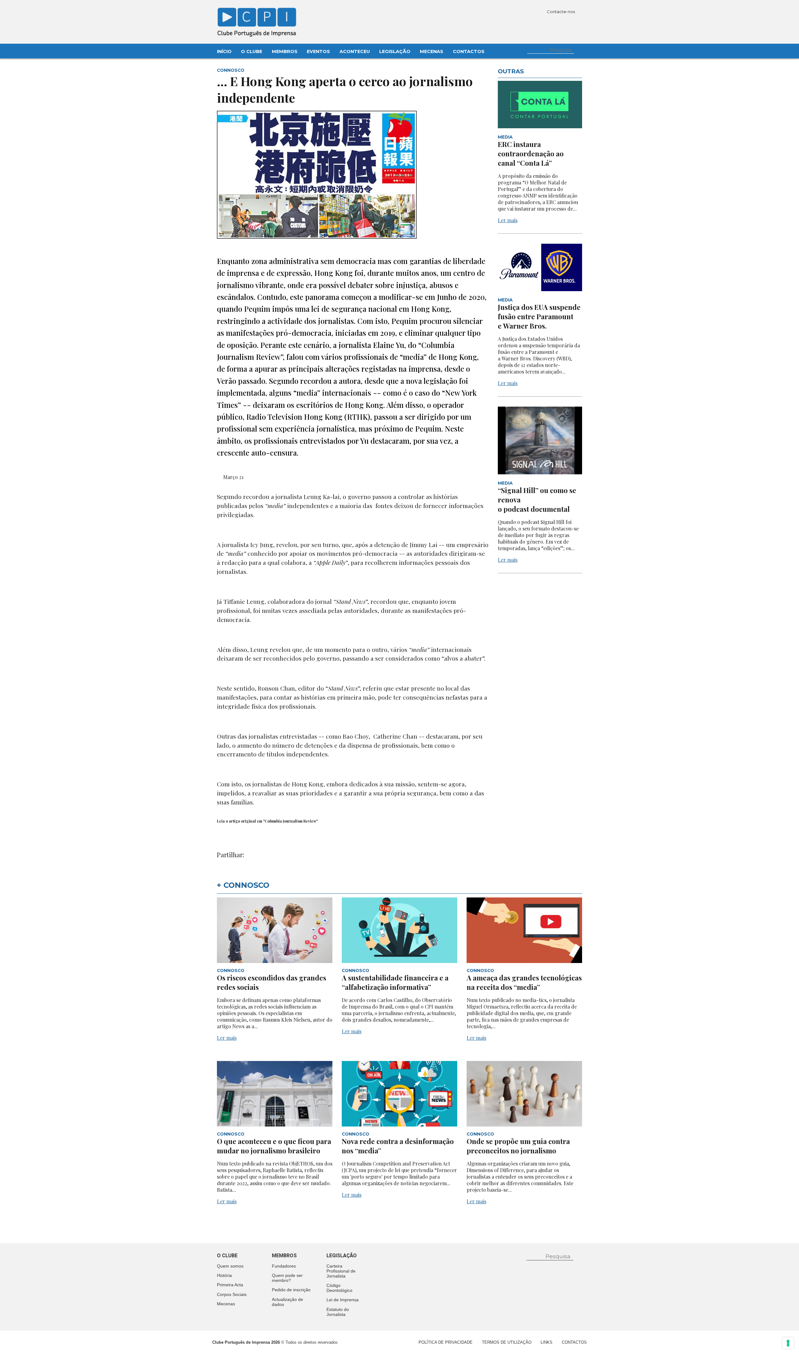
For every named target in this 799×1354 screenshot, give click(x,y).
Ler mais (507, 220)
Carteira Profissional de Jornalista (340, 1271)
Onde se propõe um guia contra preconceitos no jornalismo (518, 1145)
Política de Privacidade (446, 1342)
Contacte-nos (561, 11)
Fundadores (284, 1266)
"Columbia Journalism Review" (290, 821)
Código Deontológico (339, 1288)
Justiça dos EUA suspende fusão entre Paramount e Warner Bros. (539, 316)
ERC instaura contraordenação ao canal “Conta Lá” (531, 153)
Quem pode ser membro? (287, 1278)
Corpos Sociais (232, 1294)
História (224, 1275)
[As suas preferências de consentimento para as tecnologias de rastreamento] (788, 1343)
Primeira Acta (230, 1284)
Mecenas (431, 51)
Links (546, 1342)
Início (224, 51)
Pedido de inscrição (291, 1289)
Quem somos (230, 1266)
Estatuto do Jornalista (337, 1312)
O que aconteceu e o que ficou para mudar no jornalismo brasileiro (274, 1145)
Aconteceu (355, 51)
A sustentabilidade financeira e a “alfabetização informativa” (395, 982)
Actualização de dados (287, 1302)
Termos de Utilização (507, 1342)
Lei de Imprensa (342, 1299)
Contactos (468, 51)
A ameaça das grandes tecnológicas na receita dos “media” (524, 982)
